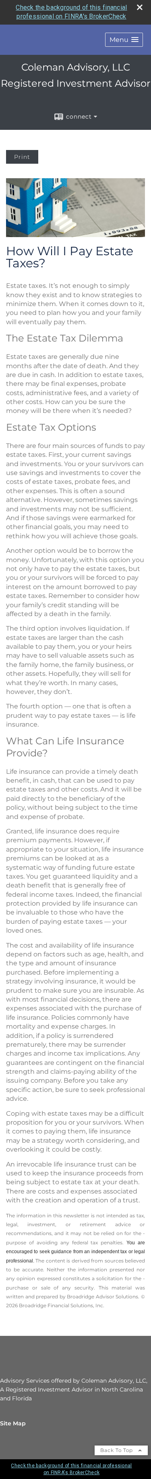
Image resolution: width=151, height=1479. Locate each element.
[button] (124, 40)
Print (22, 156)
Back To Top (117, 1450)
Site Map (13, 1423)
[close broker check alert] (140, 7)
